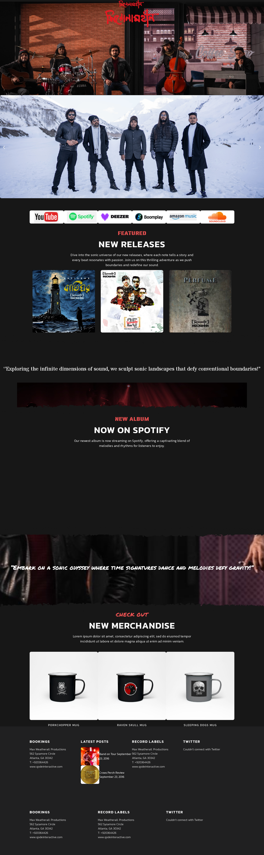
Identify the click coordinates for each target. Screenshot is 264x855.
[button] (4, 147)
